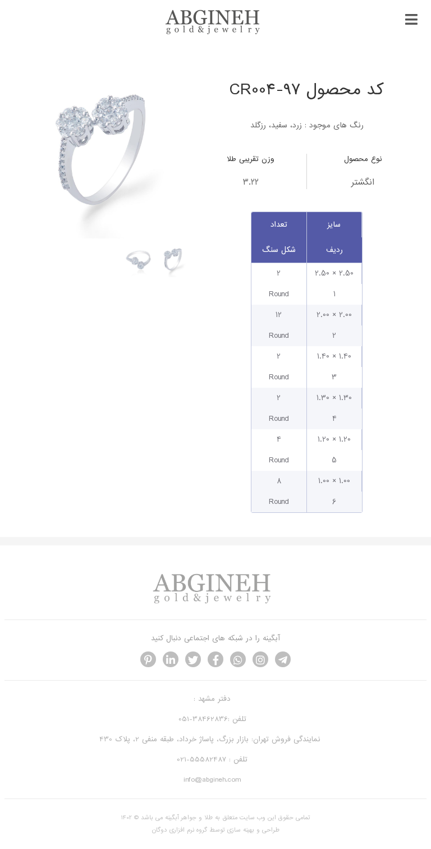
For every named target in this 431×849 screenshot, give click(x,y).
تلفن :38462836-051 (212, 719)
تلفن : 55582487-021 (212, 759)
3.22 (251, 182)
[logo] (215, 33)
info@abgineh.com (212, 779)
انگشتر (362, 182)
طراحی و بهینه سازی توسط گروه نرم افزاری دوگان (215, 829)
